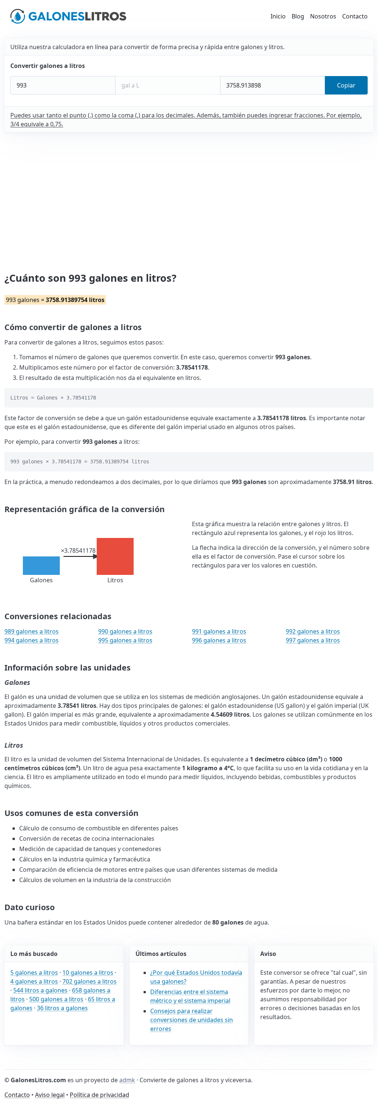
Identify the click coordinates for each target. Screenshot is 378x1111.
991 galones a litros (219, 631)
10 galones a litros (87, 972)
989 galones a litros (31, 631)
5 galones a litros (34, 972)
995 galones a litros (125, 640)
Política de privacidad (99, 1095)
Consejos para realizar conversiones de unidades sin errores (191, 1020)
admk (127, 1080)
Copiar (346, 85)
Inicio (278, 16)
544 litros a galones (40, 990)
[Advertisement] (190, 202)
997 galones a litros (313, 640)
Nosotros (323, 16)
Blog (298, 16)
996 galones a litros (219, 640)
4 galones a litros (34, 981)
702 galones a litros (89, 981)
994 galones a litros (31, 640)
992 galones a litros (313, 631)
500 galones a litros (56, 999)
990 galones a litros (125, 631)
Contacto (355, 16)
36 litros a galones (62, 1008)
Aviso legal (50, 1095)
